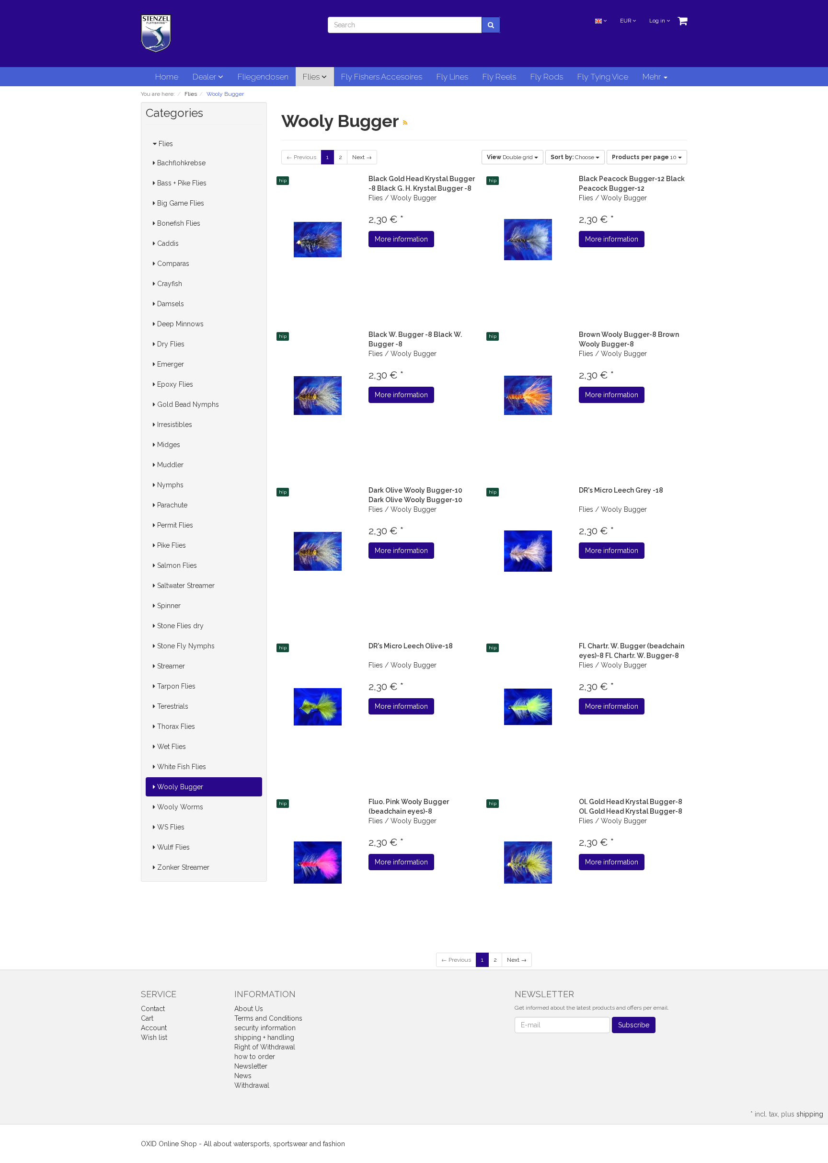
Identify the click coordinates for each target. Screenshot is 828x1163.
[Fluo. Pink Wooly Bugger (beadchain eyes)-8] (318, 863)
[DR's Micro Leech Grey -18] (527, 551)
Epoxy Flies (174, 384)
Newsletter (250, 1066)
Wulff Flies (172, 847)
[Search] (491, 25)
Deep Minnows (179, 324)
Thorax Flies (175, 726)
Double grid (510, 157)
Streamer (170, 666)
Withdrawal (251, 1085)
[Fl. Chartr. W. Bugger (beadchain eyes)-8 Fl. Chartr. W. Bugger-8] (527, 707)
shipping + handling (264, 1037)
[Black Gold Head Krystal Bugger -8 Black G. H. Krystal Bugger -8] (318, 240)
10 (645, 157)
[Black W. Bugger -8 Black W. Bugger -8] (318, 395)
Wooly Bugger (179, 787)
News (243, 1076)
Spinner (168, 606)
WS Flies (169, 827)
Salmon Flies (176, 565)
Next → (362, 157)
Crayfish (168, 284)
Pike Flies (170, 545)
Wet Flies (170, 746)
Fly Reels (499, 76)
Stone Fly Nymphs (185, 646)
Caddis (167, 243)
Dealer (205, 76)
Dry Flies (169, 344)
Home (166, 76)
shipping (809, 1114)
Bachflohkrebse (180, 163)
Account (154, 1028)
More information (401, 239)
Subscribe (633, 1025)
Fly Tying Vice (602, 76)
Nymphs (169, 485)
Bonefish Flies (177, 223)
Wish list (154, 1037)
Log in (658, 21)
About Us (248, 1009)
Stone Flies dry (179, 626)
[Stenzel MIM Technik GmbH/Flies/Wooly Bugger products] (405, 122)
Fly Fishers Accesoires (381, 76)
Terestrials (171, 706)
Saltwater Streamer (185, 585)
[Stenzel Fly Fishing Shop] (156, 33)
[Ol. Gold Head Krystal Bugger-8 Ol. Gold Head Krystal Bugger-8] (527, 863)
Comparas (172, 263)
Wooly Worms (179, 807)
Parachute (171, 505)
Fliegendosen (263, 76)
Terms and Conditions (268, 1018)
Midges (167, 445)
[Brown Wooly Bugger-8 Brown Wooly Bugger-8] (527, 395)
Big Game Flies (179, 203)
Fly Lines (452, 76)
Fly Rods (546, 76)
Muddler (169, 465)
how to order (254, 1056)
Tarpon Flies (175, 686)
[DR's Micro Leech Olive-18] (318, 707)
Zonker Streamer (182, 867)
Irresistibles (173, 424)
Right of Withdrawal (264, 1047)
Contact (153, 1009)
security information (265, 1028)
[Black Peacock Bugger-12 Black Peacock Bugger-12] (527, 240)
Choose (573, 157)
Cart (147, 1018)
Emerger (169, 364)
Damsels (169, 304)
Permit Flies (174, 525)
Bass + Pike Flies (181, 183)
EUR (626, 21)
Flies (312, 76)
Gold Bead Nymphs (187, 404)
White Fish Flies (180, 767)
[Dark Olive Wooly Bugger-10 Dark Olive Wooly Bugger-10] (318, 551)
